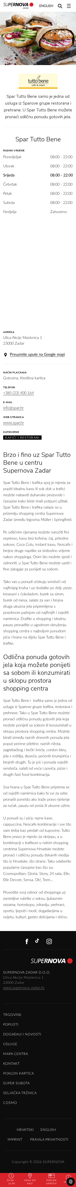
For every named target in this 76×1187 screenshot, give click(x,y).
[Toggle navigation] (69, 6)
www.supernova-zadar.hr (24, 987)
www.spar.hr (13, 423)
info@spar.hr (13, 408)
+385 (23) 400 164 (18, 393)
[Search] (60, 6)
